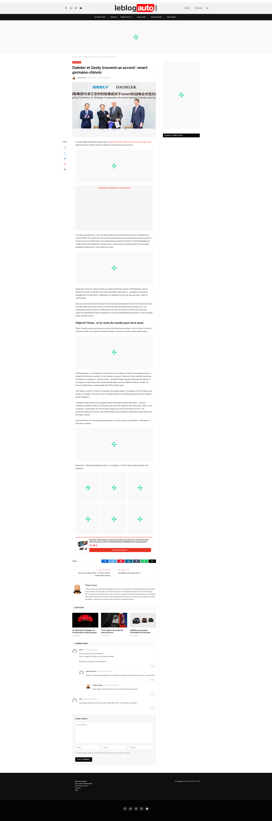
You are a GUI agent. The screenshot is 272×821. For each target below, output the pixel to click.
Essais (114, 17)
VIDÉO (186, 8)
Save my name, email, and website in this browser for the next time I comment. (104, 753)
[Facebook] (65, 147)
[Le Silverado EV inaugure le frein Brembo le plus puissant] (85, 620)
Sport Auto (126, 17)
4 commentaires (105, 78)
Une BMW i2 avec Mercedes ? (129, 573)
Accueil (74, 56)
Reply (153, 665)
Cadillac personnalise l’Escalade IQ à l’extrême (140, 631)
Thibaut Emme (81, 78)
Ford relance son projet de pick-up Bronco (112, 631)
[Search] (207, 8)
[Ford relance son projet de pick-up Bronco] (114, 620)
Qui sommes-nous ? (81, 786)
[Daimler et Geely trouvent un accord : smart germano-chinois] (114, 109)
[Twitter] (65, 153)
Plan (76, 790)
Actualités (99, 17)
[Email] (65, 169)
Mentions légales (81, 781)
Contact (78, 788)
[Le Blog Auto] (136, 8)
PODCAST (199, 8)
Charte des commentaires (83, 783)
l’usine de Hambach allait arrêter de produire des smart (129, 142)
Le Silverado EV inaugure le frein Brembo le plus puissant (84, 631)
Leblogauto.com (182, 781)
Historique (156, 17)
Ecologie (141, 17)
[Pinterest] (65, 164)
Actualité (76, 62)
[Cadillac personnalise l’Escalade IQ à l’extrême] (143, 620)
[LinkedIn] (65, 158)
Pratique (171, 17)
